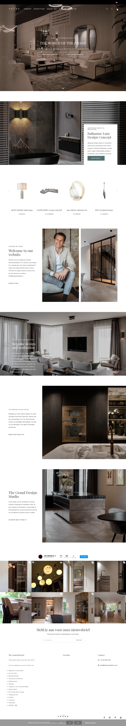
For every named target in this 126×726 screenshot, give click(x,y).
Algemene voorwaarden (16, 670)
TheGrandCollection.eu (73, 2)
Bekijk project (96, 158)
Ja (69, 722)
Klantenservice (13, 681)
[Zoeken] (112, 8)
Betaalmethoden (14, 676)
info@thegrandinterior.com (108, 665)
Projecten (72, 9)
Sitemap (11, 684)
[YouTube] (121, 717)
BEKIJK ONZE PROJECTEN (50, 54)
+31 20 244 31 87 (105, 660)
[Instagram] (110, 717)
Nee (78, 722)
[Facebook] (104, 717)
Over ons (62, 9)
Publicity (11, 697)
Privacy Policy (13, 673)
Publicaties (12, 703)
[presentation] (9, 191)
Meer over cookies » (90, 722)
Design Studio (39, 9)
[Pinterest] (115, 717)
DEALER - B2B (52, 9)
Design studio (13, 283)
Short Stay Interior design (16, 692)
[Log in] (107, 8)
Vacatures (12, 700)
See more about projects (18, 520)
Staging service (13, 694)
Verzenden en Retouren (16, 678)
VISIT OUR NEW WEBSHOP (75, 54)
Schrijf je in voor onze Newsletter (19, 686)
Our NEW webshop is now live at (56, 2)
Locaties (66, 655)
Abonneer (79, 640)
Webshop (27, 9)
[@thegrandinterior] (40, 557)
